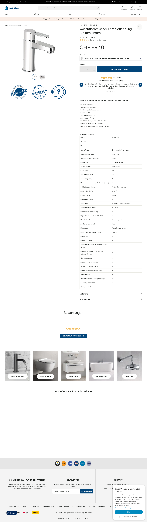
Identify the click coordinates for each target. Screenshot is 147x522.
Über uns (26, 506)
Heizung (68, 14)
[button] (73, 336)
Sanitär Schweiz (89, 25)
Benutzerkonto (14, 506)
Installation (136, 14)
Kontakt (139, 2)
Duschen (129, 376)
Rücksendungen (48, 506)
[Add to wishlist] (139, 27)
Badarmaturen (17, 376)
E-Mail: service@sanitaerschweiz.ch (123, 2)
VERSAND (88, 512)
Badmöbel (73, 376)
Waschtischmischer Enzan (15, 435)
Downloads (85, 299)
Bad (6, 14)
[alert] (129, 502)
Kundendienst (24, 2)
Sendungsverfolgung (11, 2)
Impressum (102, 506)
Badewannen (101, 376)
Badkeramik (45, 376)
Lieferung (84, 294)
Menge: (82, 64)
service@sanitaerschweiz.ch (119, 484)
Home (6, 25)
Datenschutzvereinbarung (123, 508)
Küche (36, 14)
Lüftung (101, 14)
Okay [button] (129, 512)
